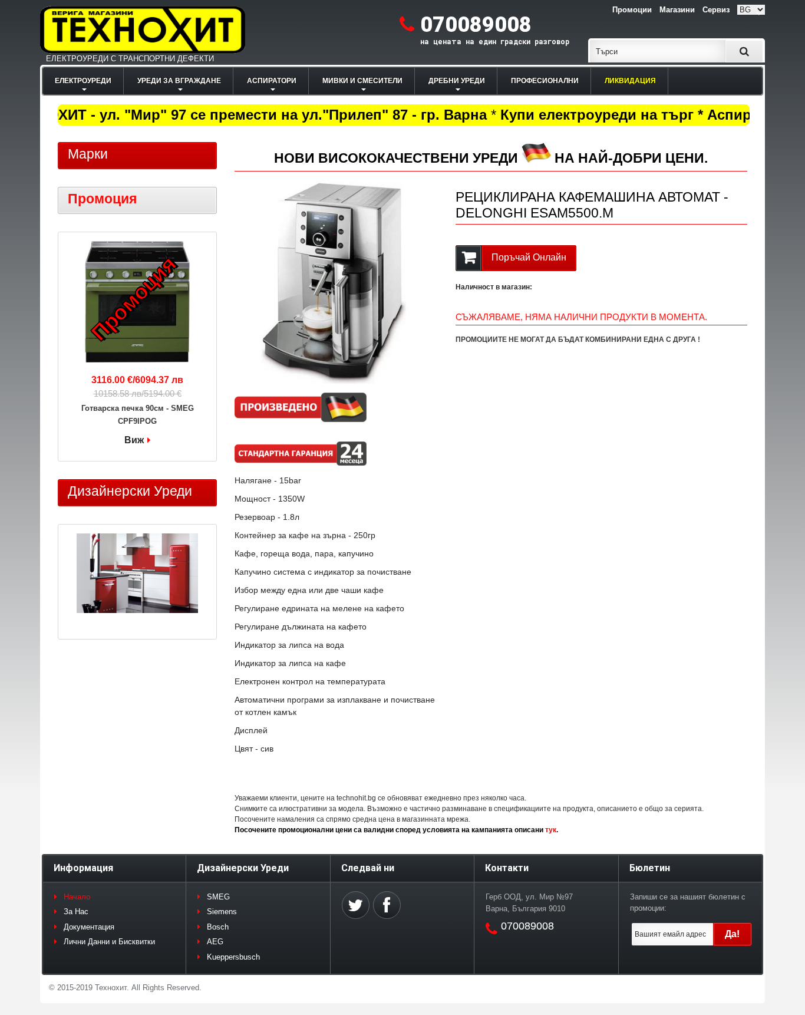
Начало (77, 896)
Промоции (632, 9)
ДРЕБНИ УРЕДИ (456, 81)
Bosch (218, 926)
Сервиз (716, 9)
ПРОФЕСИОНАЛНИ (545, 81)
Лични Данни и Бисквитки (109, 941)
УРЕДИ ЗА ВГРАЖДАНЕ (179, 81)
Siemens (222, 911)
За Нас (76, 911)
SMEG (218, 896)
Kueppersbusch (233, 957)
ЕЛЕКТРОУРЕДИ (83, 81)
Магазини (677, 9)
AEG (215, 941)
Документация (89, 926)
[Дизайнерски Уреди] (137, 574)
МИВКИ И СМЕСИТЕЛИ (362, 81)
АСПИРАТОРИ (271, 81)
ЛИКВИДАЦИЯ (630, 81)
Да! (732, 934)
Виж (134, 440)
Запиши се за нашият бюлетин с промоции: (687, 902)
